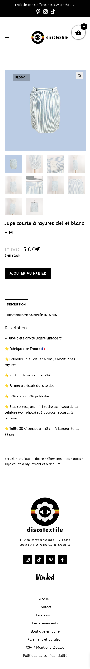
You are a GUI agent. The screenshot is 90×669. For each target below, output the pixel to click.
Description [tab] (16, 304)
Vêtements (54, 458)
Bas (67, 458)
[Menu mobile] (7, 37)
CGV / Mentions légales (45, 647)
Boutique (24, 458)
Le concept (45, 615)
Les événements (45, 623)
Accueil (10, 458)
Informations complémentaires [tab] (32, 315)
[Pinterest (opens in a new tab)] (38, 11)
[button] (79, 75)
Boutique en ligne (45, 631)
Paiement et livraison (45, 639)
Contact (45, 607)
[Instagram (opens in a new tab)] (45, 11)
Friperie (38, 458)
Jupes (77, 458)
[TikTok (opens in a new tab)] (52, 11)
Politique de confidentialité (45, 656)
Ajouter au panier (27, 273)
